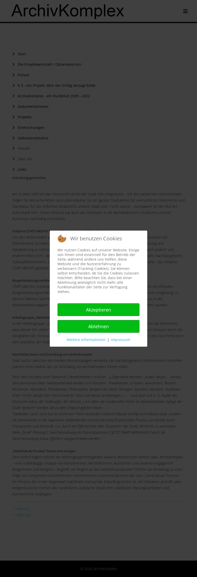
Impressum (120, 339)
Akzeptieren (98, 310)
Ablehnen (98, 326)
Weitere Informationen (86, 339)
